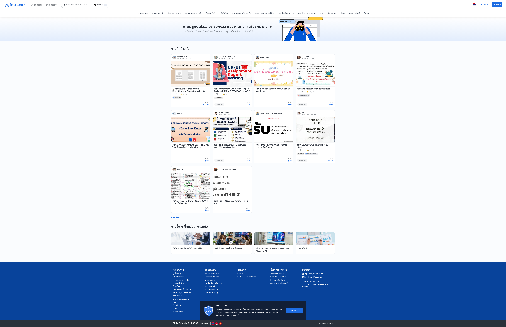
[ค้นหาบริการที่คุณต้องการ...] (64, 4)
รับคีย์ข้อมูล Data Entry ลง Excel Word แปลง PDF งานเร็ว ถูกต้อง (230, 146)
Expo (366, 13)
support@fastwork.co (313, 274)
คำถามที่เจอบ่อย (211, 289)
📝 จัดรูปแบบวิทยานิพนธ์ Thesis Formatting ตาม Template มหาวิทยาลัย (188, 90)
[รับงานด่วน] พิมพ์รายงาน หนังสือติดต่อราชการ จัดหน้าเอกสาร (271, 146)
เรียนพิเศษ (331, 13)
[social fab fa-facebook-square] (179, 323)
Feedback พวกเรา (277, 274)
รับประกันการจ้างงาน (213, 283)
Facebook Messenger (313, 277)
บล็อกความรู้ (210, 286)
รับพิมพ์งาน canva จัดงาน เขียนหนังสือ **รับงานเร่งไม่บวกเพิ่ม (190, 202)
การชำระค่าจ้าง (210, 280)
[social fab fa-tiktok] (191, 323)
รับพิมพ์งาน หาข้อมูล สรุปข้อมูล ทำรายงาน (314, 89)
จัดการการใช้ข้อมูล (212, 293)
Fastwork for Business (246, 277)
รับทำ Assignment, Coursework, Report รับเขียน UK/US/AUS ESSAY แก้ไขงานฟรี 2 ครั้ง (232, 91)
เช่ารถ (342, 13)
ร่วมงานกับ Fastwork (278, 277)
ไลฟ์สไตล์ (224, 13)
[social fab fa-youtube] (185, 323)
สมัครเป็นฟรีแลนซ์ (212, 274)
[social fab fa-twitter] (182, 323)
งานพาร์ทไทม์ (354, 13)
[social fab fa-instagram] (177, 323)
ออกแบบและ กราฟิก (193, 13)
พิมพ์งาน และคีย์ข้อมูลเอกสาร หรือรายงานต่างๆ (231, 202)
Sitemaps (205, 323)
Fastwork (241, 274)
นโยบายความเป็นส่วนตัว (279, 283)
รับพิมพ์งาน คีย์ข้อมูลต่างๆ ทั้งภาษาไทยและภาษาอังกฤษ (273, 90)
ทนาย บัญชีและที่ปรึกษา (265, 13)
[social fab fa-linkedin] (188, 323)
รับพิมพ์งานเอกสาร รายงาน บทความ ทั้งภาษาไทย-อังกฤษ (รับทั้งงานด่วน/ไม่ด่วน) (190, 146)
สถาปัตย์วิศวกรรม (286, 13)
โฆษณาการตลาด (174, 13)
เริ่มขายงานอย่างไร (212, 277)
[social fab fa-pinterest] (197, 323)
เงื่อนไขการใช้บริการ (277, 280)
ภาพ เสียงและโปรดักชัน (242, 13)
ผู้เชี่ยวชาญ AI (158, 13)
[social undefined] (194, 323)
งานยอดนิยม (142, 13)
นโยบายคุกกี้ (233, 316)
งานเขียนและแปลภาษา (307, 13)
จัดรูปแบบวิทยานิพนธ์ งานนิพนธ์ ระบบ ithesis (312, 146)
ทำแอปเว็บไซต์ (211, 13)
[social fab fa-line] (174, 323)
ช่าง (321, 13)
